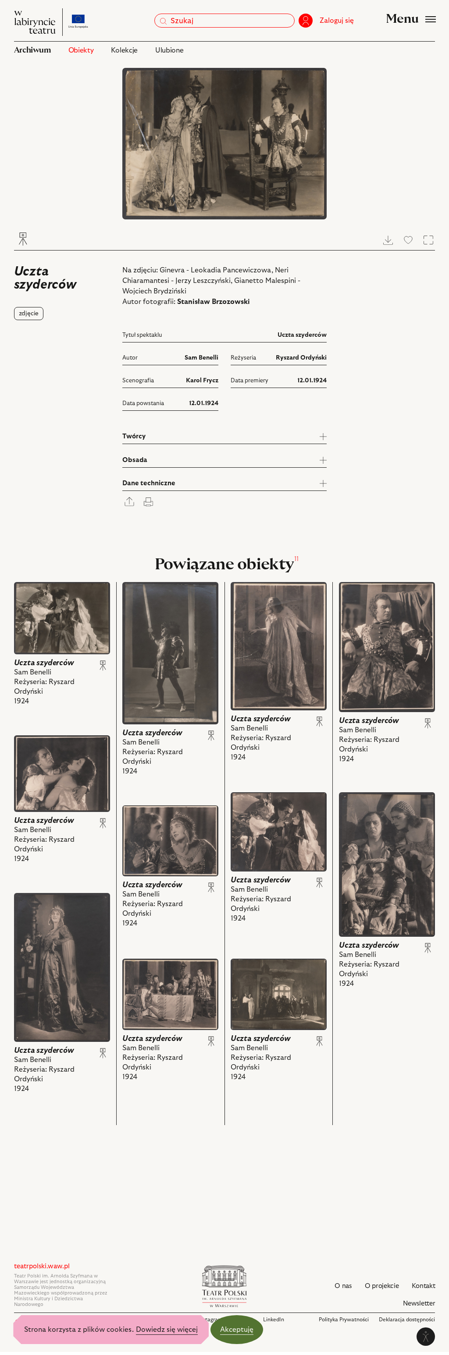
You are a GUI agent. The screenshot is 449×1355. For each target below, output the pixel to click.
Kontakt (423, 1286)
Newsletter (419, 1303)
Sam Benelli (201, 358)
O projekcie (382, 1286)
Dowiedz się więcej (167, 1329)
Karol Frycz (202, 381)
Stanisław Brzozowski (213, 301)
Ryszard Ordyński (301, 358)
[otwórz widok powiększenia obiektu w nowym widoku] (224, 143)
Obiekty (81, 50)
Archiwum (32, 50)
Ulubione (169, 50)
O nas (343, 1286)
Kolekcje (124, 50)
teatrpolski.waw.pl (42, 1266)
